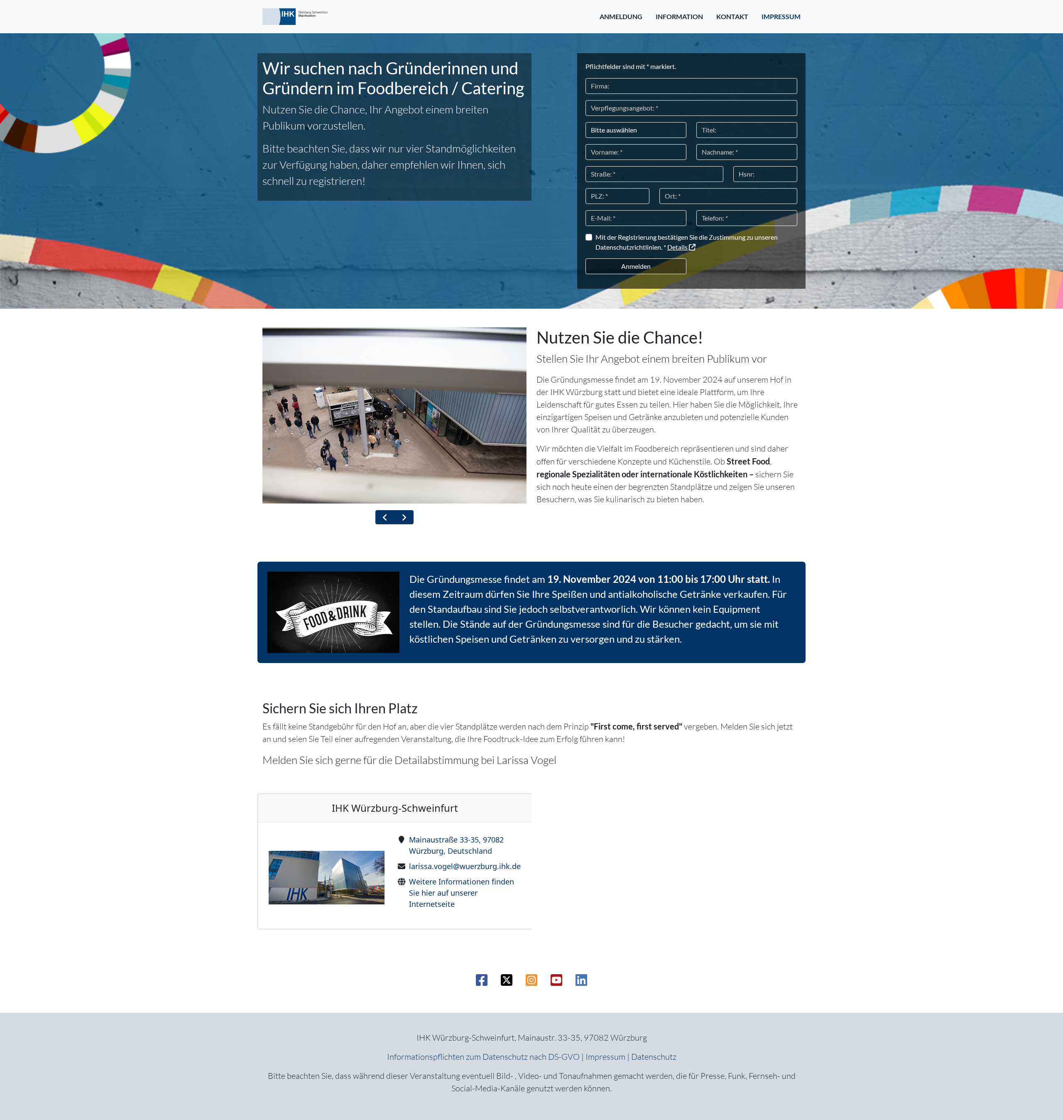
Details (678, 247)
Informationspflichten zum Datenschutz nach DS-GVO (483, 1056)
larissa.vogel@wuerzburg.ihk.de (465, 866)
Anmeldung (621, 16)
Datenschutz (653, 1056)
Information (679, 16)
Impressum (781, 16)
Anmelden (636, 266)
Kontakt (732, 16)
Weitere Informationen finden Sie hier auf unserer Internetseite (461, 893)
